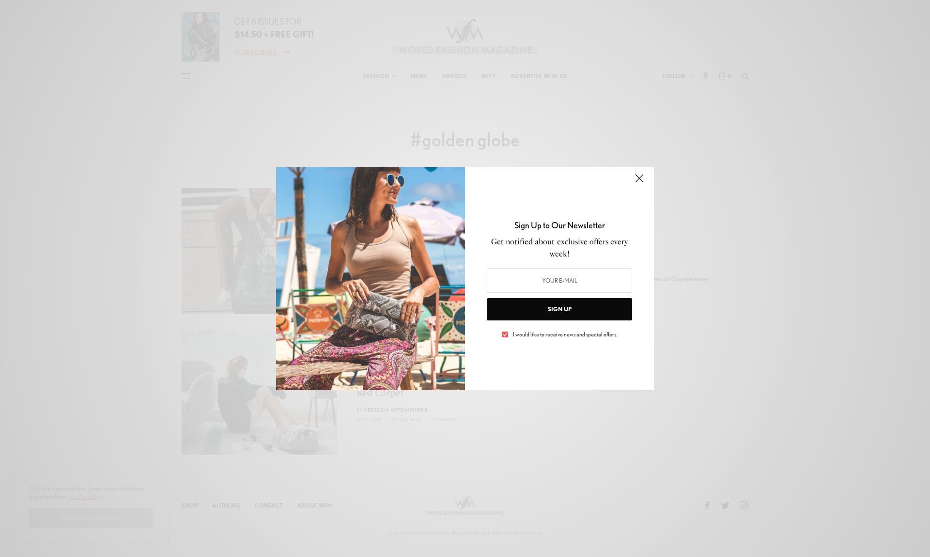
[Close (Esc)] (639, 182)
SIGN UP (560, 309)
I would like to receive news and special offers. (565, 334)
